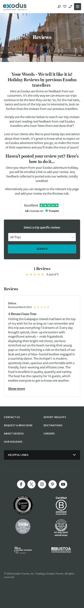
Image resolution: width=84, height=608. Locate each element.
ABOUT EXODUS (14, 433)
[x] (31, 484)
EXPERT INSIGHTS (55, 417)
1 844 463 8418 (71, 7)
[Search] (59, 7)
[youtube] (63, 484)
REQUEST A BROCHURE (18, 425)
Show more (16, 388)
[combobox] (42, 237)
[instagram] (42, 484)
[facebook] (21, 484)
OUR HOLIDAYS (13, 441)
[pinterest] (52, 484)
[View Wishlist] (65, 7)
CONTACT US (12, 417)
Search (42, 249)
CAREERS (49, 433)
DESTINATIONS (53, 425)
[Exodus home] (14, 6)
